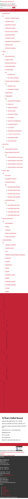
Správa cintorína (10, 48)
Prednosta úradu (10, 25)
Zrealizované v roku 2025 (15, 160)
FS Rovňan (11, 117)
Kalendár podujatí (10, 178)
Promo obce (8, 92)
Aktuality (8, 175)
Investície (5, 144)
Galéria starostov (10, 63)
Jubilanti (7, 230)
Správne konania (10, 281)
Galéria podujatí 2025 (14, 190)
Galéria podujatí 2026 (14, 187)
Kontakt (4, 488)
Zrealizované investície (12, 152)
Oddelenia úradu (10, 28)
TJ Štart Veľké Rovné (14, 134)
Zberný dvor (9, 45)
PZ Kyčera (11, 127)
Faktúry (7, 261)
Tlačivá (7, 288)
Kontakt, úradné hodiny (12, 18)
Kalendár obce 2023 (13, 215)
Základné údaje (10, 56)
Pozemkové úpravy (13, 89)
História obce (9, 69)
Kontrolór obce (10, 35)
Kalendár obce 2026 (13, 205)
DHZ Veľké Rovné (13, 114)
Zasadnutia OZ (9, 248)
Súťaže (7, 271)
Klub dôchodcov (13, 124)
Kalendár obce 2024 (13, 211)
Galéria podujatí (10, 182)
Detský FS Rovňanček (14, 121)
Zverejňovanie (7, 240)
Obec (4, 51)
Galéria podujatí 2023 (14, 197)
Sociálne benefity (8, 218)
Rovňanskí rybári (13, 137)
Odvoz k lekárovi (10, 236)
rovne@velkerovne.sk (12, 5)
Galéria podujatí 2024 (14, 193)
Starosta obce (9, 21)
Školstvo (10, 104)
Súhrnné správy (10, 275)
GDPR (4, 493)
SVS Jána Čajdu (12, 141)
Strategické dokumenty (12, 81)
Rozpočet (8, 258)
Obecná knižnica (13, 107)
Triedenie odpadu (7, 494)
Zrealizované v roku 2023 (15, 167)
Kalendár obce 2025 (13, 208)
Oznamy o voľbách (10, 245)
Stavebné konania (10, 285)
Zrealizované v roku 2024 (15, 164)
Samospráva (6, 13)
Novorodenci (9, 223)
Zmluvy (7, 268)
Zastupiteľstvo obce (11, 31)
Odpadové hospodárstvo (12, 41)
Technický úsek (10, 38)
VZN (6, 251)
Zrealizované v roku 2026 (15, 157)
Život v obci (6, 170)
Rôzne (7, 291)
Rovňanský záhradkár (14, 131)
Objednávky (8, 265)
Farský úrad (11, 111)
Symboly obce (9, 59)
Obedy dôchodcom (10, 233)
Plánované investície (11, 149)
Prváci (7, 226)
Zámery (7, 278)
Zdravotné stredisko (14, 101)
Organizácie (8, 96)
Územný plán (11, 86)
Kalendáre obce (10, 200)
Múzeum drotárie (10, 66)
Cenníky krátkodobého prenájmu (15, 255)
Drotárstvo (11, 74)
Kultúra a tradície (13, 78)
